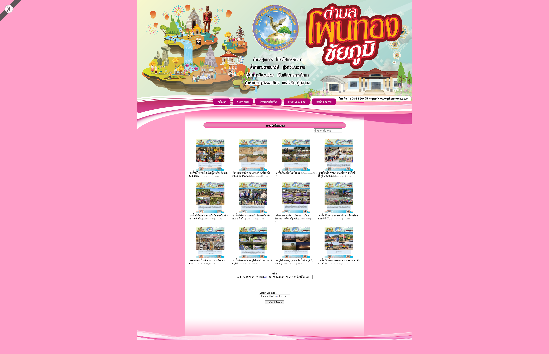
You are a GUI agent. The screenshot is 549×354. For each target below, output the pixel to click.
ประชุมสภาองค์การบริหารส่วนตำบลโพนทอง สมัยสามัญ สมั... (292, 217)
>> (290, 276)
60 (261, 276)
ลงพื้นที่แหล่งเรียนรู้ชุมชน (288, 172)
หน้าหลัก (221, 101)
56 (244, 276)
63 (274, 276)
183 (294, 276)
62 (270, 276)
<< (237, 276)
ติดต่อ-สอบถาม (324, 101)
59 (257, 276)
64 (278, 276)
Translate (283, 295)
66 (287, 276)
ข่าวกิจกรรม (243, 101)
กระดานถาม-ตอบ (297, 101)
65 (283, 276)
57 (248, 276)
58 (252, 276)
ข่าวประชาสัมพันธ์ (268, 101)
